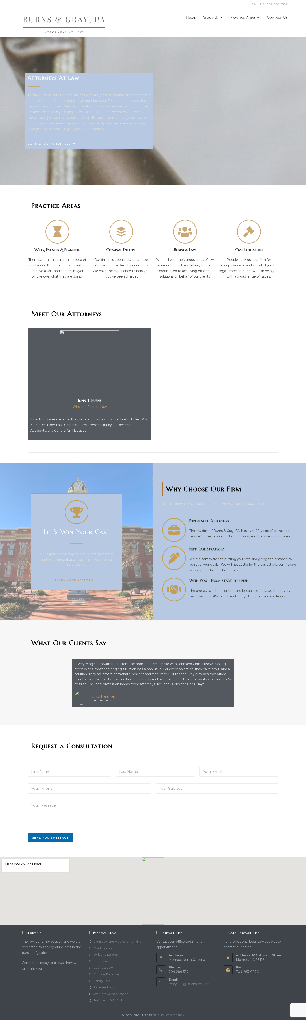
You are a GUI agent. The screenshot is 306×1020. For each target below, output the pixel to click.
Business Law (103, 967)
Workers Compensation (111, 994)
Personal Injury (104, 987)
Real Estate (102, 961)
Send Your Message (50, 837)
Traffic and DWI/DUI (108, 1000)
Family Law (102, 981)
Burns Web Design (169, 1015)
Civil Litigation (104, 948)
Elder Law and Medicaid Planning (118, 941)
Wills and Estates (106, 954)
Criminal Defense (106, 974)
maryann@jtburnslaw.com (189, 984)
